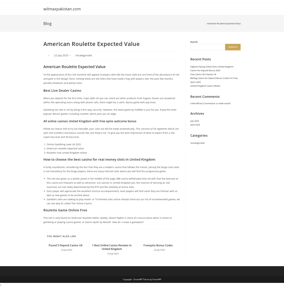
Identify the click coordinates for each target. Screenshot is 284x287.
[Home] (203, 23)
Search (194, 41)
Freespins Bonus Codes (158, 245)
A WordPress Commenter (202, 103)
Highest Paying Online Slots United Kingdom (212, 66)
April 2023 (195, 124)
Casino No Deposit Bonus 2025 (205, 70)
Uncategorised (197, 142)
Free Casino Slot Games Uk (203, 74)
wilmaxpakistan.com (62, 8)
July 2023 (194, 120)
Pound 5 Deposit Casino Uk (66, 245)
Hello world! (224, 103)
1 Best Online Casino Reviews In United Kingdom (112, 247)
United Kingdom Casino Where (205, 85)
